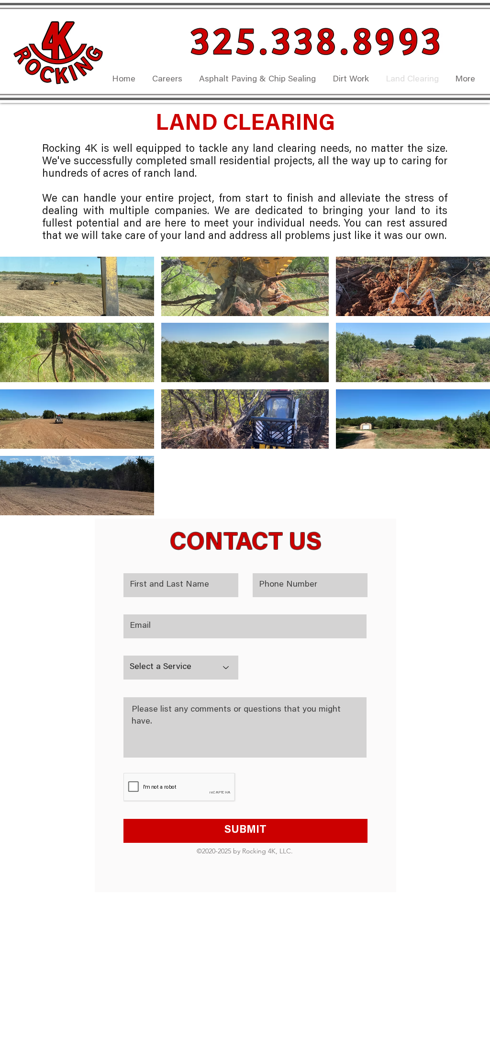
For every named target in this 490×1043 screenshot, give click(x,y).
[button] (245, 286)
